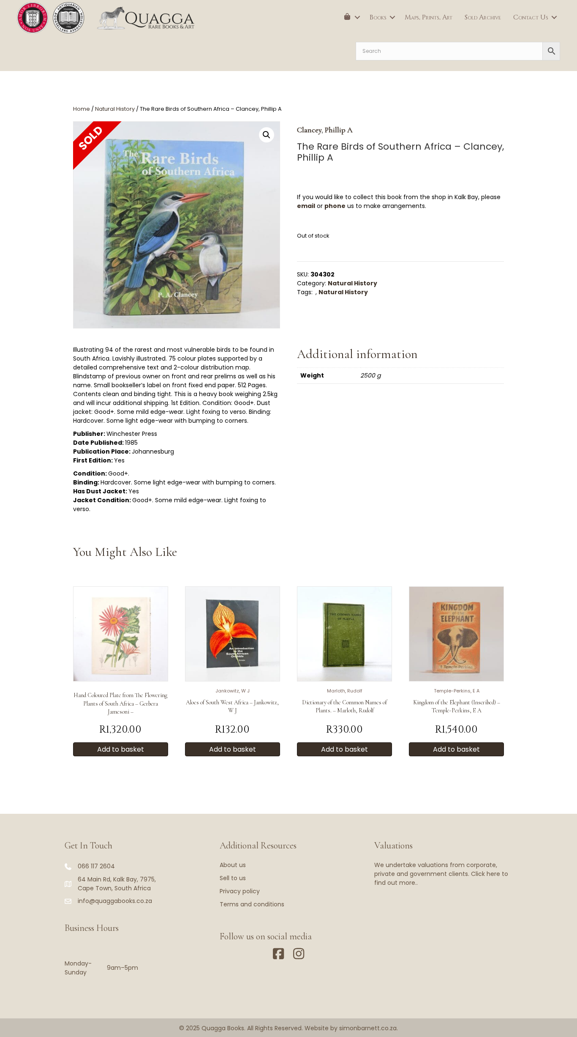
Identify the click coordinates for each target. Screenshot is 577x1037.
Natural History (115, 109)
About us (233, 865)
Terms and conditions (252, 904)
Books (378, 17)
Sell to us (233, 878)
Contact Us (530, 17)
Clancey (309, 129)
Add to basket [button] (120, 749)
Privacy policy (240, 891)
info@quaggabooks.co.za (115, 901)
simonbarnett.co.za (368, 1028)
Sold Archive (483, 17)
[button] (357, 17)
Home (81, 109)
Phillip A (339, 129)
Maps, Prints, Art (428, 17)
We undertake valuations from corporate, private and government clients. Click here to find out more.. (441, 874)
